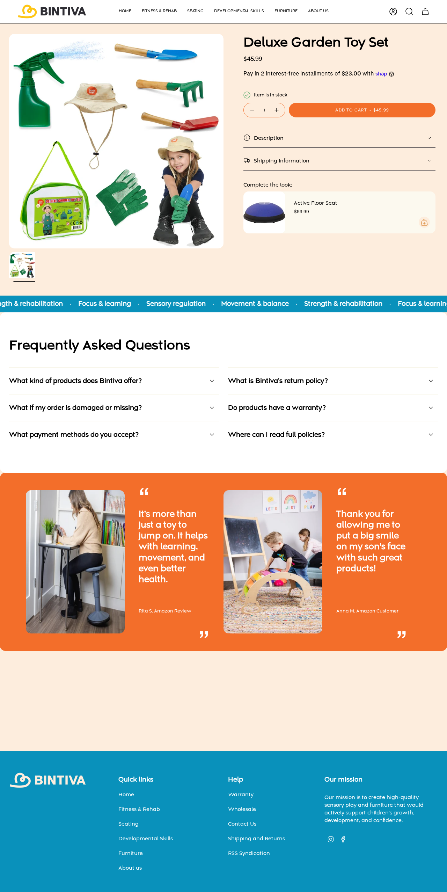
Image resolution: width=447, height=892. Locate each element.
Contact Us (242, 824)
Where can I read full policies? (276, 435)
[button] (159, 11)
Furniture (130, 853)
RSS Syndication (249, 853)
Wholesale (242, 809)
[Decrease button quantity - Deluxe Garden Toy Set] (251, 110)
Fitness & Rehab (139, 809)
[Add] (424, 222)
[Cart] (425, 11)
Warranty (241, 794)
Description (269, 138)
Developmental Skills (145, 838)
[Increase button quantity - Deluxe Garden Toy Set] (277, 110)
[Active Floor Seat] (264, 212)
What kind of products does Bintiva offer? (75, 381)
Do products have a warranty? (277, 408)
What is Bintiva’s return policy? (278, 381)
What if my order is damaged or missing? (75, 408)
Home (126, 794)
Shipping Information (281, 161)
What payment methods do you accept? (74, 435)
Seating (128, 824)
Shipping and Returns (256, 838)
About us (130, 868)
